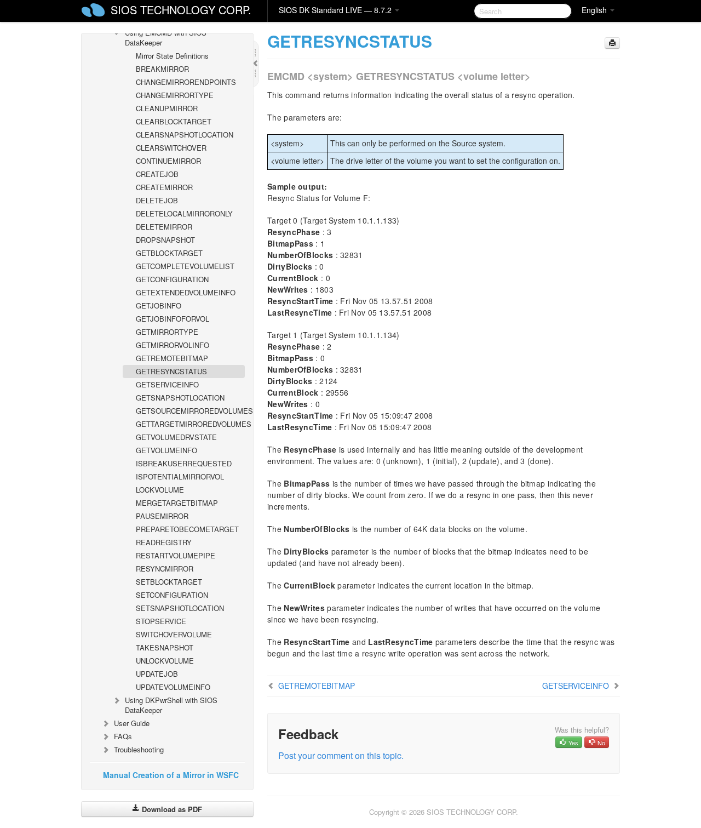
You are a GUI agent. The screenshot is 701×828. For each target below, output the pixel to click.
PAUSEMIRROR (162, 516)
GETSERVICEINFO (167, 384)
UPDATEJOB (157, 674)
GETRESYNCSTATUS (171, 371)
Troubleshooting (139, 749)
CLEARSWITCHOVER (171, 147)
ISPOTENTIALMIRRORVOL (180, 476)
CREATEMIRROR (164, 187)
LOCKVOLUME (160, 489)
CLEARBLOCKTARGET (173, 121)
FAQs (123, 736)
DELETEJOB (157, 200)
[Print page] (612, 43)
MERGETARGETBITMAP (177, 503)
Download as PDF (171, 809)
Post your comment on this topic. (341, 755)
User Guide (132, 723)
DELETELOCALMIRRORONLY (184, 213)
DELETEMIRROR (164, 226)
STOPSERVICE (161, 621)
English (595, 9)
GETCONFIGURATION (172, 279)
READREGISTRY (164, 542)
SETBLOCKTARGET (169, 581)
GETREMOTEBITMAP (172, 358)
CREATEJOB (157, 174)
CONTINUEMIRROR (168, 161)
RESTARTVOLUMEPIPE (175, 555)
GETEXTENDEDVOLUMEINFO (185, 292)
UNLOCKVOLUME (165, 660)
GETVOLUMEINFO (166, 450)
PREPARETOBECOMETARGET (187, 529)
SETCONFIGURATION (172, 595)
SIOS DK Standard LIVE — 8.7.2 (336, 9)
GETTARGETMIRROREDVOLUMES (190, 424)
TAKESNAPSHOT (164, 647)
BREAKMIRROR (162, 69)
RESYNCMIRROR (164, 568)
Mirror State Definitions (172, 55)
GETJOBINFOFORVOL (172, 318)
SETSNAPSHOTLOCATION (180, 608)
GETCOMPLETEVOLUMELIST (185, 266)
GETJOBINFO (158, 305)
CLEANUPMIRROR (167, 108)
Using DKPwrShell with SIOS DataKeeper (171, 705)
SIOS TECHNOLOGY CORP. (181, 10)
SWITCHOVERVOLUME (174, 634)
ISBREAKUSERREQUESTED (184, 463)
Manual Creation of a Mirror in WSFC (171, 774)
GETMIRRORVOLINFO (172, 345)
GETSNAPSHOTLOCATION (180, 397)
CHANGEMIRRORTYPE (175, 95)
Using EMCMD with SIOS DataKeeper (165, 37)
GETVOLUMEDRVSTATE (176, 437)
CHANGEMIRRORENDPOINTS (186, 82)
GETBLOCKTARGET (169, 253)
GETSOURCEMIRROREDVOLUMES (190, 411)
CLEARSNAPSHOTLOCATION (184, 134)
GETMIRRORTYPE (167, 332)
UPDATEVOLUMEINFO (173, 687)
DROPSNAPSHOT (165, 240)
